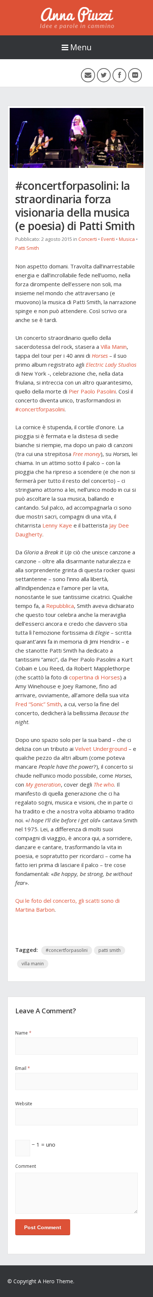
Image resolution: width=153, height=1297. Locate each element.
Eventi (108, 239)
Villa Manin (114, 346)
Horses (100, 355)
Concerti (87, 239)
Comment (25, 1166)
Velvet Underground (101, 748)
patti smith (109, 950)
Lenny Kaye (57, 525)
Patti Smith (27, 248)
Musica (127, 239)
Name (23, 1033)
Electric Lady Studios (111, 364)
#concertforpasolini (40, 409)
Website (23, 1103)
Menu (81, 47)
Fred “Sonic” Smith (38, 704)
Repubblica (60, 605)
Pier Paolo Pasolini (92, 391)
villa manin (33, 963)
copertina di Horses (94, 677)
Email (22, 1068)
